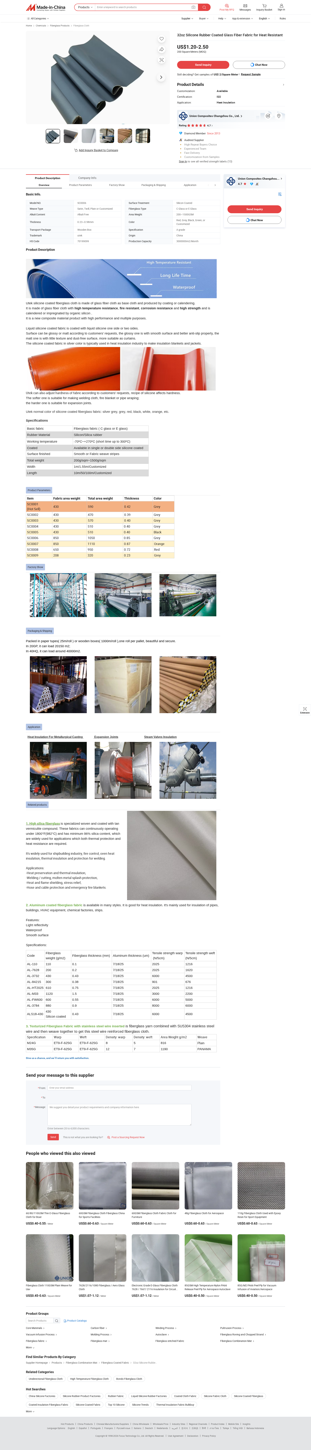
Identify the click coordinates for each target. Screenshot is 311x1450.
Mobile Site (233, 1424)
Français (108, 1428)
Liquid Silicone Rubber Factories (149, 1396)
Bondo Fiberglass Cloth (129, 1378)
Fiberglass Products (59, 25)
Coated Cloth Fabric (185, 1396)
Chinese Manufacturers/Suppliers (112, 1424)
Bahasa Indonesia (255, 1428)
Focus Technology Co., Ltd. (132, 1435)
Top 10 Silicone (116, 1404)
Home (29, 25)
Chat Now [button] (261, 64)
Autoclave (161, 1334)
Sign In (183, 161)
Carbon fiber (98, 1328)
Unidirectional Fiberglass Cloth (46, 1378)
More (29, 1411)
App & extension (241, 18)
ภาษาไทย (214, 1428)
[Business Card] (279, 194)
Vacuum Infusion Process (40, 1334)
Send (53, 1137)
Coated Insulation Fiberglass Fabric (48, 1404)
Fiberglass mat (99, 1341)
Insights (246, 1424)
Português (96, 1428)
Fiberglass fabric (35, 1341)
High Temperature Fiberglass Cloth (89, 1378)
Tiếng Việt (238, 1428)
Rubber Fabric (116, 1396)
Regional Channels (198, 1424)
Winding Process (165, 1328)
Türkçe (226, 1428)
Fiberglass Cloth (81, 25)
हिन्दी (204, 1428)
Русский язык (123, 1428)
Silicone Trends (140, 1404)
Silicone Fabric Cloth (215, 1396)
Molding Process (100, 1334)
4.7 (240, 184)
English (71, 1428)
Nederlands (162, 1428)
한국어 (184, 1428)
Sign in (281, 9)
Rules (283, 18)
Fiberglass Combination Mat (236, 1341)
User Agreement (175, 1435)
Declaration (192, 1435)
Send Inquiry (203, 64)
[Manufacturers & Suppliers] (45, 7)
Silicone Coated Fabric (88, 1404)
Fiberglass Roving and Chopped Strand (242, 1334)
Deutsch (149, 1428)
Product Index (217, 1424)
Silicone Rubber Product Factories (81, 1396)
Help (220, 18)
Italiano (137, 1428)
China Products (85, 1424)
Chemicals (41, 25)
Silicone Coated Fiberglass (248, 1396)
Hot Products (67, 1424)
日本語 (195, 1428)
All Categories (38, 18)
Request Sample (251, 74)
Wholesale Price (160, 1424)
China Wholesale (141, 1424)
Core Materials (34, 1328)
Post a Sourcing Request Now (126, 1137)
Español (83, 1428)
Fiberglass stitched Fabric (170, 1341)
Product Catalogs (77, 1320)
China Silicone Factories (42, 1396)
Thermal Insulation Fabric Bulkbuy (175, 1404)
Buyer (202, 18)
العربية (175, 1428)
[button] (208, 185)
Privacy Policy (209, 1435)
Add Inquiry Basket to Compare (98, 150)
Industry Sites (178, 1424)
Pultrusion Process (230, 1328)
